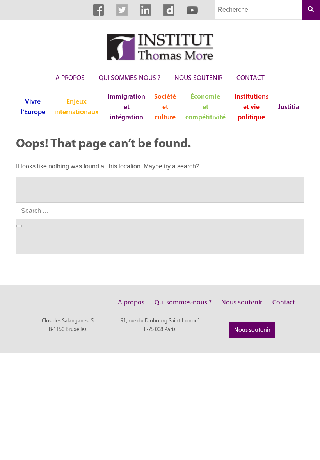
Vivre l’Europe (33, 107)
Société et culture (165, 107)
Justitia (288, 107)
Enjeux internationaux (76, 107)
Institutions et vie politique (251, 107)
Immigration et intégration (126, 107)
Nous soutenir (198, 78)
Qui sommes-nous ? (129, 78)
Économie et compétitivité (205, 107)
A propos (70, 78)
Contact (250, 78)
